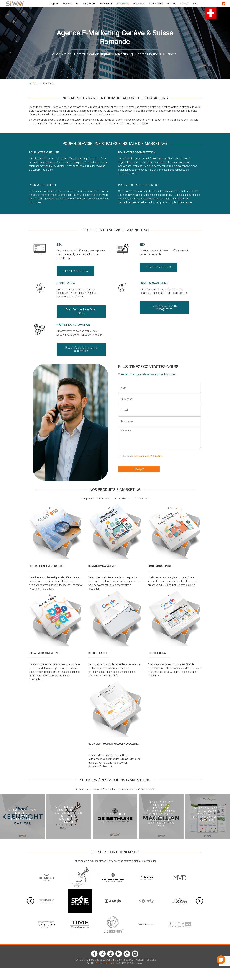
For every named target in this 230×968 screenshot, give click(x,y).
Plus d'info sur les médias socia (81, 311)
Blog (195, 3)
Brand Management (154, 283)
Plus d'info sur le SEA (75, 271)
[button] (221, 959)
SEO (142, 244)
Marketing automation (73, 324)
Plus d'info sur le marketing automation (81, 349)
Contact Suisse (124, 959)
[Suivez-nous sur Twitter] (102, 956)
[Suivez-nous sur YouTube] (110, 956)
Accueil (33, 83)
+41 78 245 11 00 (104, 962)
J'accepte (142, 456)
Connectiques (156, 3)
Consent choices (146, 959)
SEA (59, 244)
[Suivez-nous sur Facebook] (94, 956)
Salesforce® (106, 3)
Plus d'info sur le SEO (158, 267)
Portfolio (171, 3)
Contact (184, 3)
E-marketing (123, 3)
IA (77, 3)
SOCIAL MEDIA (66, 283)
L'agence (54, 3)
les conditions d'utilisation (148, 456)
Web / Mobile (89, 3)
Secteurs (67, 3)
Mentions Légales (101, 959)
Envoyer (139, 469)
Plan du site (81, 959)
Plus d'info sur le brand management (164, 307)
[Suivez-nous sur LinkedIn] (118, 956)
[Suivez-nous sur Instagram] (135, 956)
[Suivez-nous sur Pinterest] (126, 956)
